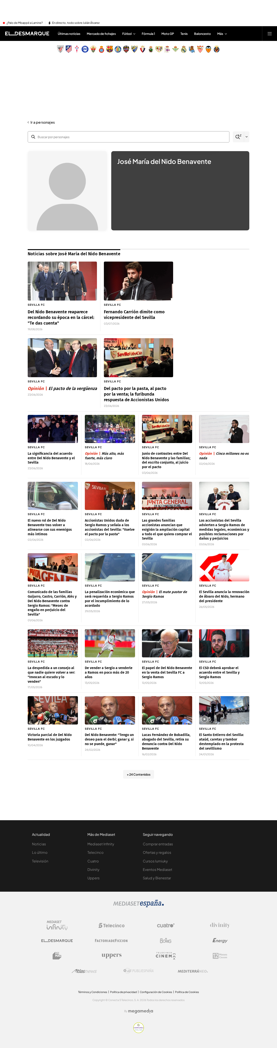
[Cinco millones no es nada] (224, 429)
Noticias (39, 844)
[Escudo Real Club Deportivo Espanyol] (101, 49)
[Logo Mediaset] (138, 906)
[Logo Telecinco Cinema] (166, 956)
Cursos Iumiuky (155, 861)
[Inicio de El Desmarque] (27, 33)
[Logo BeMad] (57, 955)
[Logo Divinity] (220, 925)
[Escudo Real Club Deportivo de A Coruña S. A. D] (167, 49)
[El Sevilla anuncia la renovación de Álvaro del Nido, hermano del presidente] (224, 567)
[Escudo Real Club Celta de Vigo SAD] (77, 49)
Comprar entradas (158, 844)
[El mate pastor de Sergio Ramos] (167, 567)
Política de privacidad (123, 992)
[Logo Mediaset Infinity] (57, 925)
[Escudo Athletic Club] (60, 49)
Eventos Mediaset (157, 869)
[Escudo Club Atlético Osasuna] (142, 49)
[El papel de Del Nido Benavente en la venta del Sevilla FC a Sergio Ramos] (167, 643)
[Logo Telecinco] (111, 925)
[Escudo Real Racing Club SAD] (151, 49)
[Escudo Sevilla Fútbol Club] (200, 49)
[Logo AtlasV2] (84, 971)
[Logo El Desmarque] (57, 940)
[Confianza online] (138, 1031)
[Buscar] (238, 137)
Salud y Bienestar (157, 878)
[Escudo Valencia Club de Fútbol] (208, 49)
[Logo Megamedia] (140, 1011)
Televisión (40, 861)
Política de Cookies (187, 992)
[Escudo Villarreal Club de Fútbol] (216, 49)
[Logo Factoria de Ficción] (111, 940)
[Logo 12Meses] (220, 956)
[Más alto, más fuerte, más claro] (110, 429)
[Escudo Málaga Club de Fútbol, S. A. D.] (134, 49)
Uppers (93, 878)
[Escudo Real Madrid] (183, 49)
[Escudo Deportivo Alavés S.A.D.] (85, 49)
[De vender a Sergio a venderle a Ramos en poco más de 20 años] (110, 643)
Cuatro (93, 861)
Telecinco (95, 852)
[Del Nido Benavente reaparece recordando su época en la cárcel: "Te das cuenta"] (62, 281)
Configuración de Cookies (156, 992)
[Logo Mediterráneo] (193, 971)
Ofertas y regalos (157, 852)
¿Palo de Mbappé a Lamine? (24, 23)
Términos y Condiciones (92, 992)
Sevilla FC (36, 304)
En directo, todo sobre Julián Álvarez (76, 23)
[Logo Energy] (220, 940)
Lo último (40, 852)
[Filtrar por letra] (246, 136)
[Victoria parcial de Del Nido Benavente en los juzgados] (53, 710)
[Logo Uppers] (111, 955)
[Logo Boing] (166, 940)
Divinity (93, 869)
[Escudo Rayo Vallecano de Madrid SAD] (159, 49)
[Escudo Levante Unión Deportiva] (126, 49)
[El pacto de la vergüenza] (62, 357)
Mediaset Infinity (100, 844)
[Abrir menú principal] (269, 33)
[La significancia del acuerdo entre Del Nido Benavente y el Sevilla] (53, 429)
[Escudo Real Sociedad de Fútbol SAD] (192, 49)
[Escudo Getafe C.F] (118, 49)
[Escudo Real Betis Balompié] (175, 49)
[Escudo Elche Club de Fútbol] (93, 49)
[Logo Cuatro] (165, 925)
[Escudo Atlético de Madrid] (68, 49)
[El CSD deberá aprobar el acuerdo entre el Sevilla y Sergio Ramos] (224, 643)
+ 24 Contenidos (138, 774)
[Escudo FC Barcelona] (109, 49)
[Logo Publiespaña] (138, 971)
